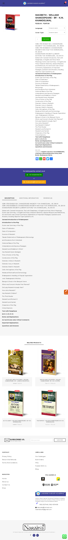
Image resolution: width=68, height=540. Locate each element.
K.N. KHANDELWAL (59, 151)
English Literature (47, 151)
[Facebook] (30, 535)
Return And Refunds (9, 459)
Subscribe (60, 440)
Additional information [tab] (29, 198)
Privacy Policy (7, 456)
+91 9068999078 (35, 175)
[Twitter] (34, 535)
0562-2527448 (43, 504)
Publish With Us (40, 466)
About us (5, 482)
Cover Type (39, 32)
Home (4, 478)
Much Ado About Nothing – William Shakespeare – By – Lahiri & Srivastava (17, 380)
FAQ (36, 463)
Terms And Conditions (9, 463)
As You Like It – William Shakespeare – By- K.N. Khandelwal (17, 421)
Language (38, 28)
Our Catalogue (40, 456)
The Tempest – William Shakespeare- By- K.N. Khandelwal (50, 421)
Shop (4, 488)
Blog (37, 469)
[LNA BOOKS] (34, 3)
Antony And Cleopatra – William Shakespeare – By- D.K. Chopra (50, 380)
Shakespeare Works (46, 155)
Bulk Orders (39, 459)
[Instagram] (37, 535)
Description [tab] (9, 198)
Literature (38, 153)
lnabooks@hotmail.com (35, 182)
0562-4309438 (53, 504)
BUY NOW (46, 39)
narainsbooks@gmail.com (43, 509)
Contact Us (6, 485)
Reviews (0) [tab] (47, 198)
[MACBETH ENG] (11, 22)
